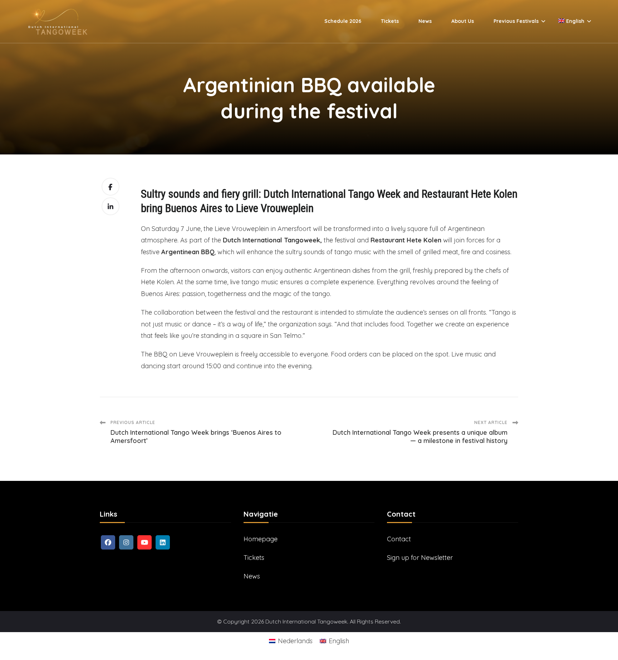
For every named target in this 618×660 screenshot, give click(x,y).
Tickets (390, 21)
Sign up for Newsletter (420, 557)
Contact (399, 539)
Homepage (261, 539)
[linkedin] (163, 542)
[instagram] (126, 542)
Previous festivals (516, 21)
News (425, 21)
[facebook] (108, 542)
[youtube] (144, 542)
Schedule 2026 (342, 21)
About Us (462, 21)
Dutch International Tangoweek (306, 621)
